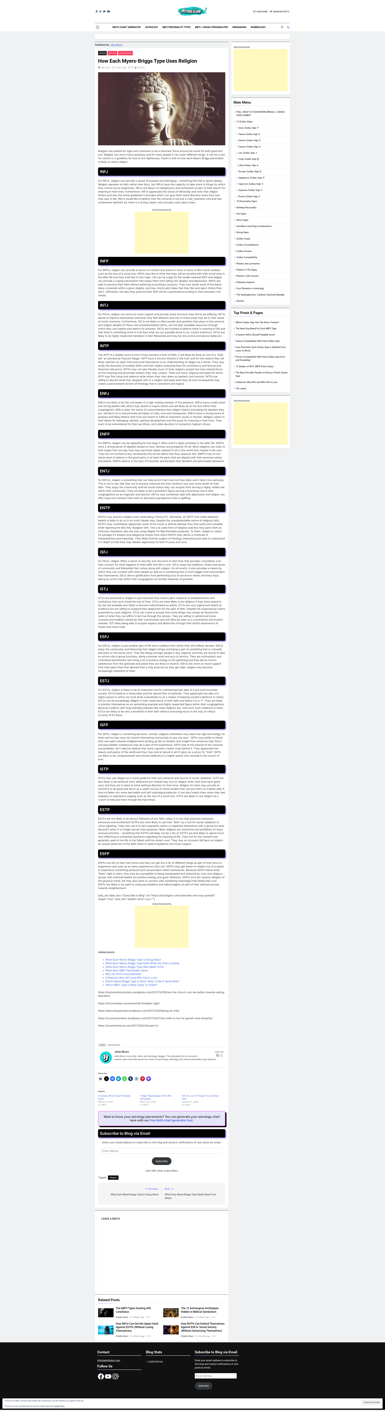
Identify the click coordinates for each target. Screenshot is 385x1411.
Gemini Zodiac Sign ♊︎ (250, 140)
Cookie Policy (59, 1406)
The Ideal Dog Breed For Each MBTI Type (256, 328)
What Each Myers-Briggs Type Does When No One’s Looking (142, 963)
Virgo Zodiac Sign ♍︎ (249, 159)
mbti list (112, 53)
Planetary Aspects (245, 282)
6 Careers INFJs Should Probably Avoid (255, 334)
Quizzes (240, 301)
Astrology (151, 27)
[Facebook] (217, 1055)
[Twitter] (221, 1055)
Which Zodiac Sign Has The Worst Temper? (257, 322)
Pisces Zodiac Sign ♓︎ (249, 196)
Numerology (258, 27)
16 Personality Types (246, 201)
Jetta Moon (116, 44)
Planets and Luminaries (248, 263)
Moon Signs (242, 220)
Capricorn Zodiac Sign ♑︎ (251, 184)
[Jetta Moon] (106, 1062)
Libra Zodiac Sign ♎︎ (249, 165)
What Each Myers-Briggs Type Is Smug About (133, 959)
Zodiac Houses (244, 251)
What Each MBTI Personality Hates (126, 970)
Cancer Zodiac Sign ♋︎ (250, 146)
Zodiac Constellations (247, 244)
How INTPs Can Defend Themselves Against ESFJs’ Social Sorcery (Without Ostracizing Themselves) (203, 1327)
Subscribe (162, 1161)
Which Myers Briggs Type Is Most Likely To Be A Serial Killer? (142, 981)
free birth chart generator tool (171, 1120)
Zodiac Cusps (243, 238)
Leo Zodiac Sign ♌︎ (248, 153)
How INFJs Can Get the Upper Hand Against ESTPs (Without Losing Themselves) (137, 1327)
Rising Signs (242, 232)
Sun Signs (241, 213)
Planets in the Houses (247, 276)
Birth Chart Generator (126, 27)
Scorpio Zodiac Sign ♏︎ (250, 171)
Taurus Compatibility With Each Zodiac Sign (258, 341)
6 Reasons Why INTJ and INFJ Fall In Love (131, 977)
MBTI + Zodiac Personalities (211, 27)
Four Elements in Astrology (250, 288)
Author (102, 1045)
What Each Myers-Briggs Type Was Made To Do (134, 966)
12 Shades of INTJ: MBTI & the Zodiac (255, 366)
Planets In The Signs (246, 269)
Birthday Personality (246, 207)
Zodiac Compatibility (246, 257)
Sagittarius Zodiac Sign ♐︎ (251, 177)
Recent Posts (114, 1045)
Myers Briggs (125, 53)
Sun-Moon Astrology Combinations (254, 226)
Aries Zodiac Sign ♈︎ (249, 128)
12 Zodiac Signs (244, 121)
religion (113, 1177)
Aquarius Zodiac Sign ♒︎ (251, 190)
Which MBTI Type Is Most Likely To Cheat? (131, 984)
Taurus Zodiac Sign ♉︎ (249, 134)
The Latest (241, 388)
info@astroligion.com (108, 1360)
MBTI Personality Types (176, 27)
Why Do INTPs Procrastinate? (123, 974)
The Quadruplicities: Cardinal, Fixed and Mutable (260, 294)
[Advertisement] (162, 233)
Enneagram (239, 27)
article (102, 53)
